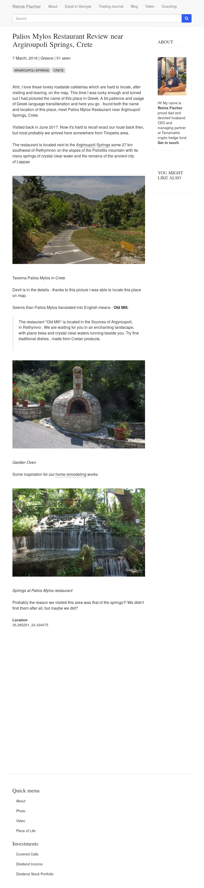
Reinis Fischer (26, 6)
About (52, 6)
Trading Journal (111, 6)
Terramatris (171, 132)
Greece (47, 58)
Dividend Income (29, 863)
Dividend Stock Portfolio (34, 873)
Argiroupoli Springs (31, 70)
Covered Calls (27, 853)
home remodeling (70, 474)
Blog (134, 6)
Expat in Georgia (78, 6)
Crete (58, 70)
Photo (20, 810)
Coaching (169, 6)
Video (149, 6)
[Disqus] (78, 694)
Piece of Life (26, 830)
